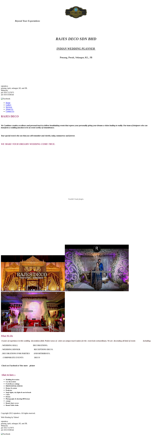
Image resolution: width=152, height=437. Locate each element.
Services (9, 107)
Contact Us (10, 111)
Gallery (8, 105)
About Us (9, 109)
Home (8, 103)
